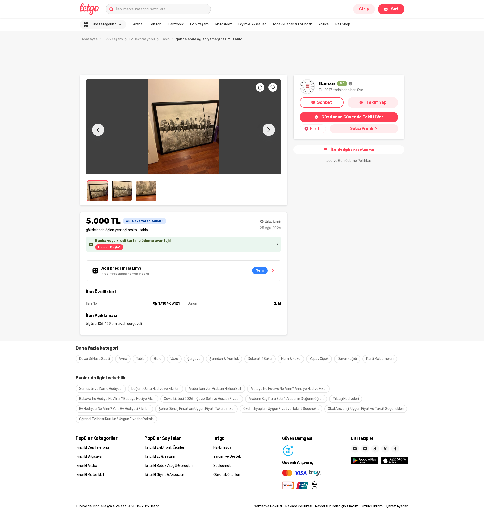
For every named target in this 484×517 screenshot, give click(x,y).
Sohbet (324, 102)
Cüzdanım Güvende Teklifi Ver (352, 117)
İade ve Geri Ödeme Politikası (348, 161)
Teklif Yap (376, 102)
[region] (183, 126)
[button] (183, 126)
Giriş (364, 9)
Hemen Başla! (109, 247)
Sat (394, 9)
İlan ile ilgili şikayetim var (353, 149)
